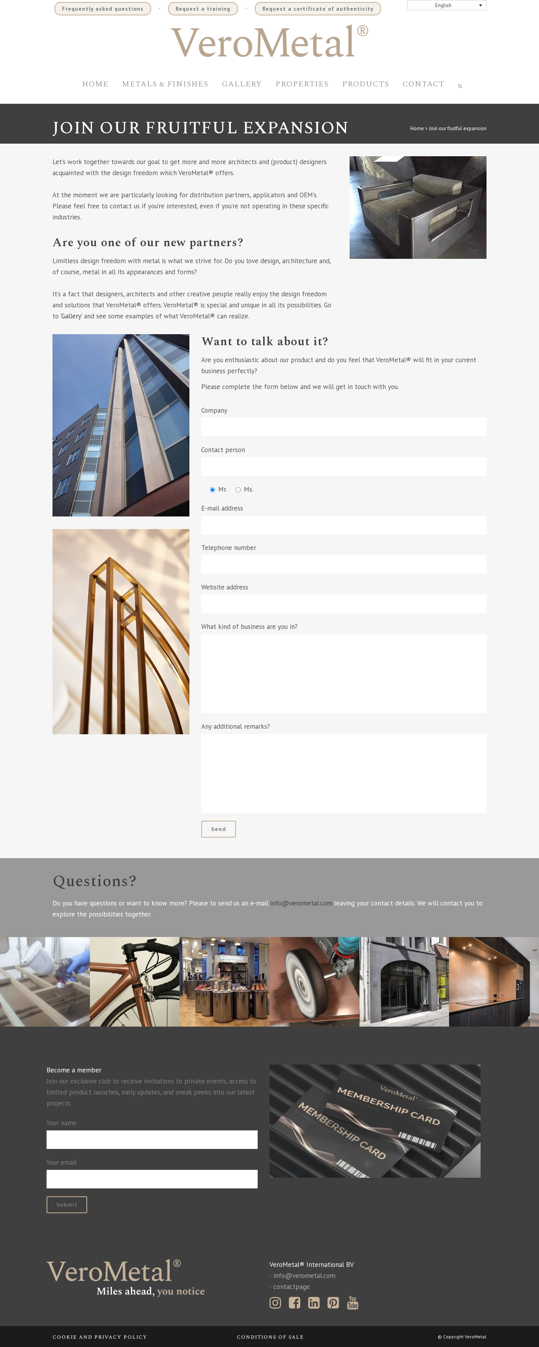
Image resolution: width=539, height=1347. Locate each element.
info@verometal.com (301, 903)
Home (417, 128)
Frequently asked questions (103, 8)
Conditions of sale (270, 1336)
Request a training (203, 8)
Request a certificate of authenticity (318, 8)
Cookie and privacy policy (99, 1336)
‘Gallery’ (71, 316)
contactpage (291, 1286)
